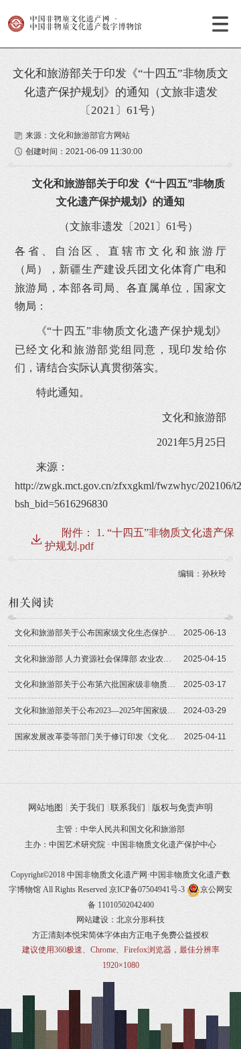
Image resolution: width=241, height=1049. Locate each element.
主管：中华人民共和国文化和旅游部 (120, 829)
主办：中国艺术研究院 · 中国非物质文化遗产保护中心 (120, 844)
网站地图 (45, 807)
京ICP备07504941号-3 (147, 889)
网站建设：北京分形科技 (120, 919)
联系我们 (127, 807)
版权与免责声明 (182, 807)
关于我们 (87, 807)
